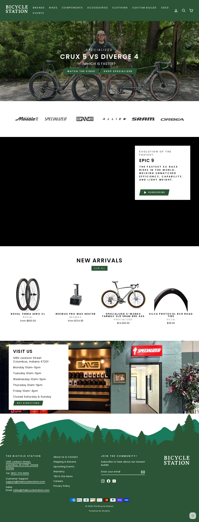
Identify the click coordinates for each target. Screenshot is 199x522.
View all (99, 268)
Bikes (53, 7)
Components (72, 7)
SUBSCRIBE (156, 192)
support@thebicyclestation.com (25, 481)
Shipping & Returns (64, 461)
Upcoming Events (63, 466)
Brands (39, 7)
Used (165, 7)
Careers (58, 481)
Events (38, 13)
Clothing (120, 7)
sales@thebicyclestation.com (31, 490)
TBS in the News (63, 476)
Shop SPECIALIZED (118, 71)
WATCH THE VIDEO (81, 71)
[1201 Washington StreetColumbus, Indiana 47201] (99, 377)
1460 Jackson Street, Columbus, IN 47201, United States (22, 465)
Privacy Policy (61, 485)
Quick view (28, 307)
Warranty (59, 471)
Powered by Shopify (99, 511)
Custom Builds (144, 7)
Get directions (28, 403)
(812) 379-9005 (20, 473)
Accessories (97, 7)
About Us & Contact (65, 456)
